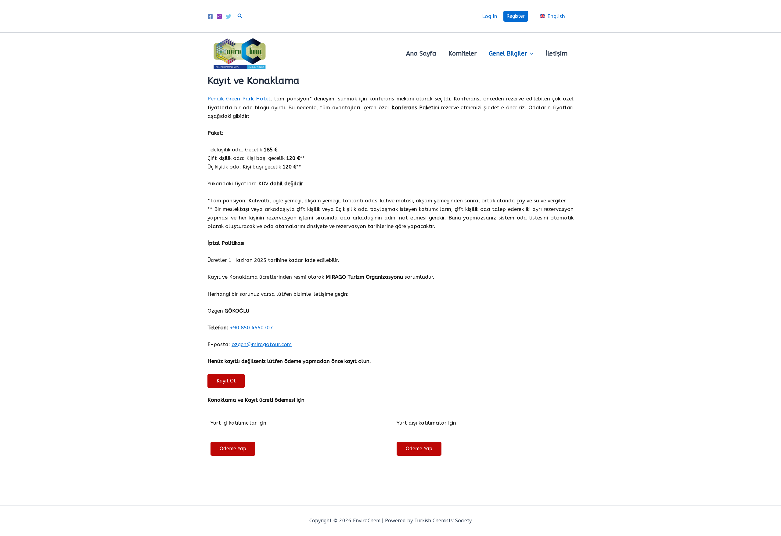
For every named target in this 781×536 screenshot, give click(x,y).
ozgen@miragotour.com (262, 344)
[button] (240, 16)
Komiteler (462, 53)
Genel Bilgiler (508, 53)
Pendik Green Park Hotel (238, 99)
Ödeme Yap (233, 448)
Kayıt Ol (226, 381)
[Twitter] (228, 16)
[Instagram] (219, 16)
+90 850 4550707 (251, 327)
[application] (530, 54)
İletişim (556, 53)
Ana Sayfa (421, 53)
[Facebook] (210, 16)
